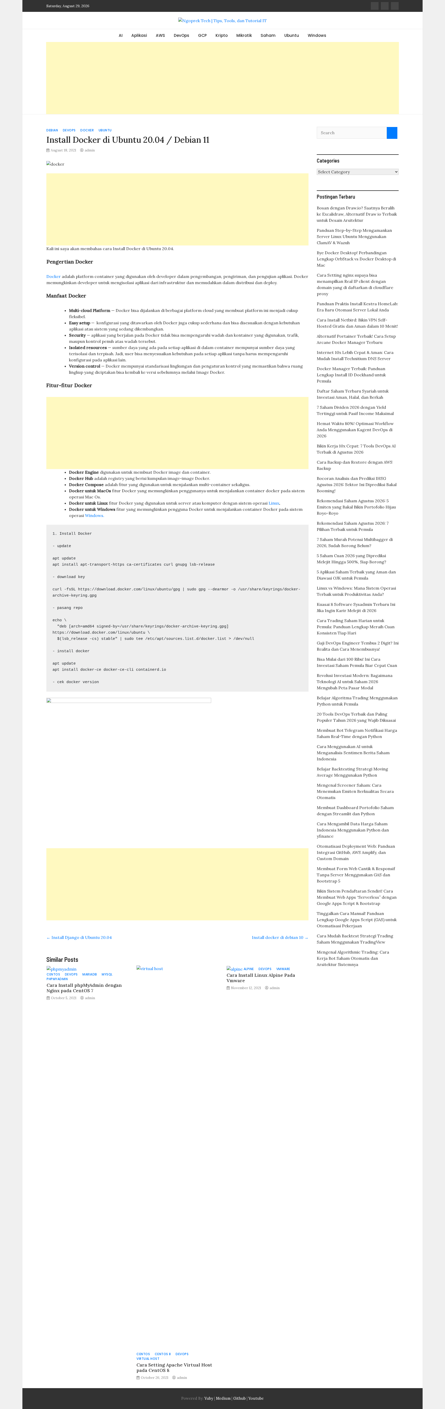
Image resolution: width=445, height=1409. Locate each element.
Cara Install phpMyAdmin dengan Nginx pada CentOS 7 (84, 988)
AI (121, 35)
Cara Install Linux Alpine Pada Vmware (261, 977)
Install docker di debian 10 (280, 937)
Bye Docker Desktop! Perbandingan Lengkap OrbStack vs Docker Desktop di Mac (356, 259)
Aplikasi (139, 35)
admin (90, 150)
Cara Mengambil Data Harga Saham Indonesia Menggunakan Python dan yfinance (353, 830)
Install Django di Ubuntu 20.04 (79, 937)
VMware (283, 969)
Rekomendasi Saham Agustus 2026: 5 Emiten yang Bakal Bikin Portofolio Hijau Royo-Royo (356, 507)
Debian (52, 130)
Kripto (222, 35)
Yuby (208, 1398)
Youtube (256, 1398)
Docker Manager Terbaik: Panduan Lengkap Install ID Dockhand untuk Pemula (351, 375)
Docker (87, 130)
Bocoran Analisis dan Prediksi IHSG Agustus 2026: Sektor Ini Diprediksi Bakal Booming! (357, 484)
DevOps (181, 35)
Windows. (94, 515)
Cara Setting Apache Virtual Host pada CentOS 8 (174, 1367)
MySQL (107, 974)
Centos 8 (163, 1354)
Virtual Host (147, 1358)
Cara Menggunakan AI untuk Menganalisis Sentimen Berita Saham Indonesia (353, 752)
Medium (222, 1398)
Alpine (249, 969)
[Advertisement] (222, 78)
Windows (317, 35)
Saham (268, 35)
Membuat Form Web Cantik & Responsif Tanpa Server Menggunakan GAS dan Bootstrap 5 (356, 875)
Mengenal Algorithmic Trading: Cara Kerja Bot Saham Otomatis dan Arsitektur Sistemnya (353, 958)
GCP (202, 35)
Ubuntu (291, 35)
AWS (160, 35)
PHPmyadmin (57, 979)
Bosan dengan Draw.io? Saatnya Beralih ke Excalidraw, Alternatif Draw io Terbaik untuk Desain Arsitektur (357, 214)
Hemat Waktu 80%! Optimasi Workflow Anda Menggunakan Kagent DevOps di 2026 (355, 429)
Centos (53, 974)
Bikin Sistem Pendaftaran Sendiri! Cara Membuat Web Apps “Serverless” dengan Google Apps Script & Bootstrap (357, 897)
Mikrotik (244, 35)
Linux (274, 503)
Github (239, 1398)
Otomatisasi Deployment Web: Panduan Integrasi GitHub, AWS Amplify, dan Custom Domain (356, 852)
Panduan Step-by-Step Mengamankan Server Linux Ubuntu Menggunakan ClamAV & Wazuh (354, 236)
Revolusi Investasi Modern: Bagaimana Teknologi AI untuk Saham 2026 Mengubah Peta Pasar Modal (354, 681)
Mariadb (89, 974)
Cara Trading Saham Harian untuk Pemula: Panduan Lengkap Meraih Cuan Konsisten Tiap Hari (356, 626)
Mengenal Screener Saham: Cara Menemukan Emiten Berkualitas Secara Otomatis (355, 791)
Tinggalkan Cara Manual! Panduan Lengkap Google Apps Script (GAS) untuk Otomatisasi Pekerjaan (357, 919)
